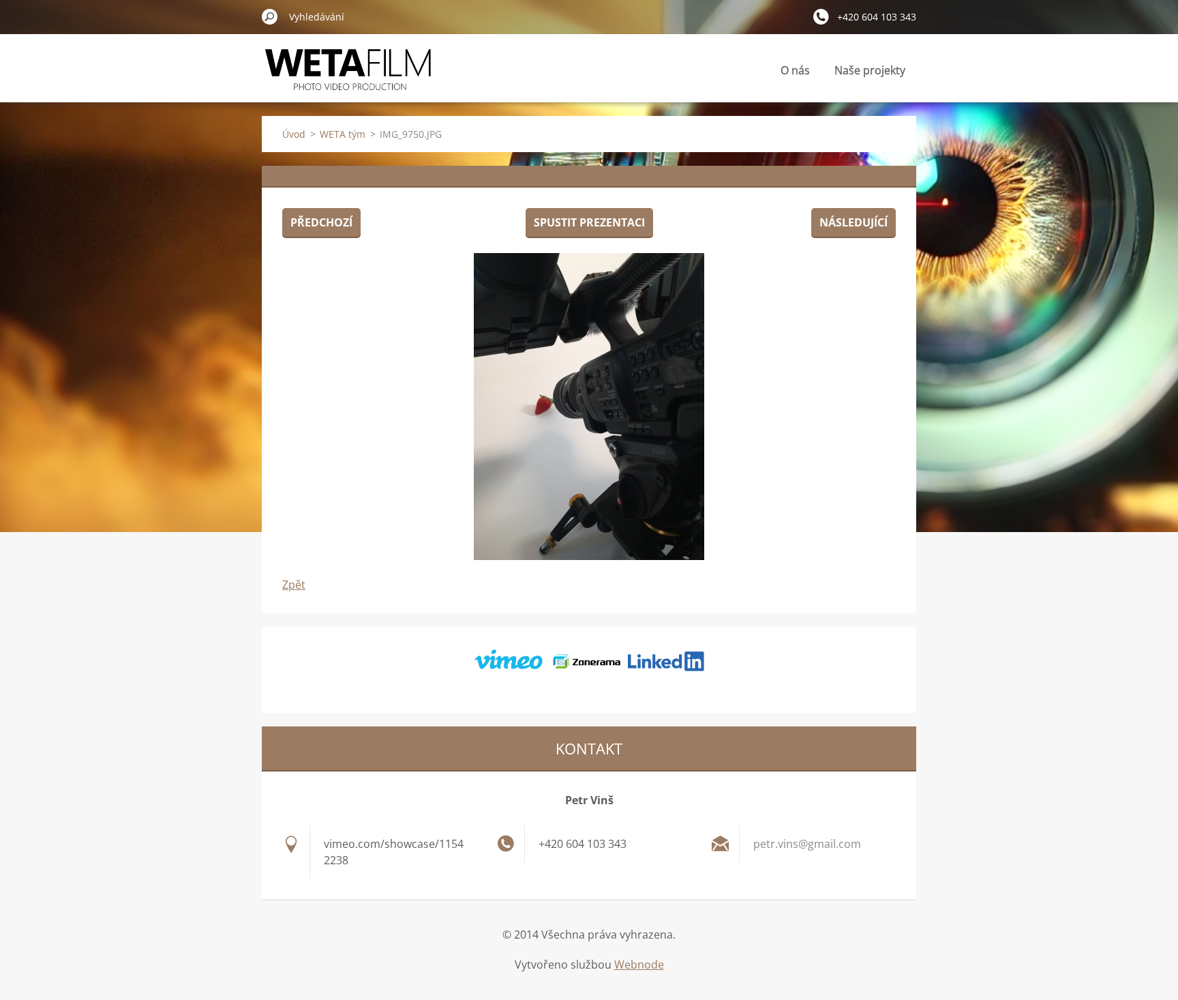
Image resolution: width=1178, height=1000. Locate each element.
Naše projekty (869, 70)
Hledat (270, 16)
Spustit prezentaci (589, 222)
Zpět (293, 584)
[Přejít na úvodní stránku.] (348, 77)
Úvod (293, 134)
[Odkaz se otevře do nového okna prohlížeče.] (589, 406)
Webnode (639, 964)
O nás (795, 70)
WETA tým (342, 134)
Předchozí (321, 222)
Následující (853, 222)
